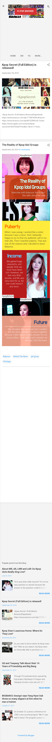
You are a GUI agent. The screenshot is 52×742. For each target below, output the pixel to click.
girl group (35, 356)
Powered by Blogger (26, 735)
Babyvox (6, 356)
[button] (48, 65)
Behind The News (20, 356)
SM (21, 56)
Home (13, 56)
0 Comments (24, 149)
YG (29, 56)
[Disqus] (26, 400)
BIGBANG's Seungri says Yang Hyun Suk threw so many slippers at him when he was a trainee (22, 698)
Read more (44, 593)
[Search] (48, 7)
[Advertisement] (26, 35)
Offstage (7, 361)
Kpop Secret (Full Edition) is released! (21, 601)
